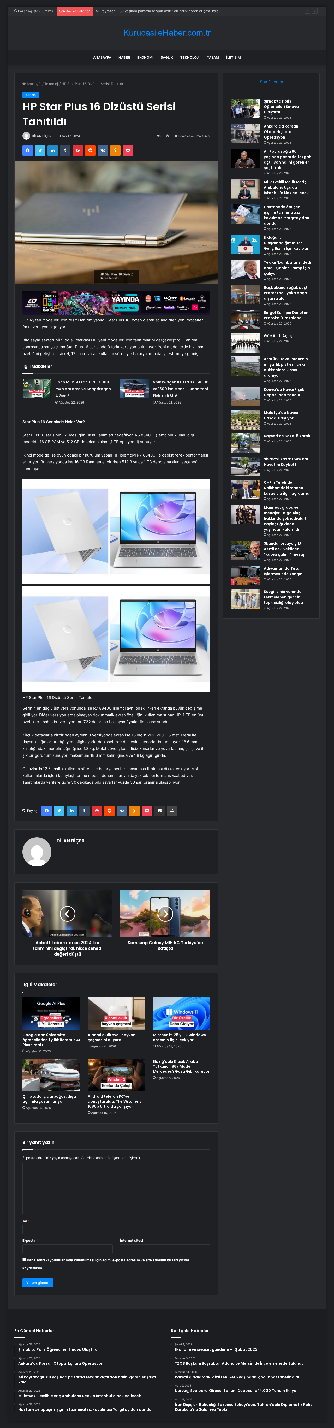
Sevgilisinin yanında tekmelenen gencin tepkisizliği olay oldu (283, 597)
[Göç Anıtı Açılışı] (245, 343)
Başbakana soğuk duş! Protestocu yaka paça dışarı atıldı (285, 293)
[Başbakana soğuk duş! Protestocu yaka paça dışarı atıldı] (245, 294)
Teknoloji (190, 57)
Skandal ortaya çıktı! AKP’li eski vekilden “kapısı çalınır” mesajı (284, 549)
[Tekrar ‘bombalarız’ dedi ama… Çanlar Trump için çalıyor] (245, 269)
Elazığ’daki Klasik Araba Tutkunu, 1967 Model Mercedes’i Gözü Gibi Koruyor (181, 1066)
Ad (26, 1221)
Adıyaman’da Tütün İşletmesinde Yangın (283, 571)
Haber (124, 57)
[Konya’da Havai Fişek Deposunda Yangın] (245, 396)
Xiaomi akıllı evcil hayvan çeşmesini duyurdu (111, 1037)
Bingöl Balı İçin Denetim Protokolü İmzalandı (286, 315)
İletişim (233, 57)
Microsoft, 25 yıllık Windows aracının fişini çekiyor (179, 1037)
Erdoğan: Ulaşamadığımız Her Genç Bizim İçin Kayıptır (286, 243)
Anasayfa (102, 57)
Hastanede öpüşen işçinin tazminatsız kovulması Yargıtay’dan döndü (286, 215)
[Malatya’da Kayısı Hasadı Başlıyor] (245, 420)
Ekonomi (145, 57)
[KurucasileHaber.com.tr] (167, 32)
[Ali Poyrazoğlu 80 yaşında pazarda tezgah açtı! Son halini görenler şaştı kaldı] (245, 158)
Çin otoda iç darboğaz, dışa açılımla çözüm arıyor (49, 1099)
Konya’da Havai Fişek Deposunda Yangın (284, 392)
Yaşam (213, 57)
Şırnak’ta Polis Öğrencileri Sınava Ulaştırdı (281, 107)
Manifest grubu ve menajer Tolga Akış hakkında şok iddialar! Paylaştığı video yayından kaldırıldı (285, 518)
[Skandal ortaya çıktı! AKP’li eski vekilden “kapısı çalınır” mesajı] (245, 550)
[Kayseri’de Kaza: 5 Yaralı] (245, 443)
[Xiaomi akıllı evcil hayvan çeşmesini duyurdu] (116, 1013)
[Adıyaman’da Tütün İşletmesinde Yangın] (245, 575)
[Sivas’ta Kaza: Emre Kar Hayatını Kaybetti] (245, 466)
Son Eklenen (271, 81)
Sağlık (167, 57)
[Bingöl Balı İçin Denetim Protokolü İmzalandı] (245, 319)
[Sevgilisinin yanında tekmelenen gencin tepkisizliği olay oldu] (245, 599)
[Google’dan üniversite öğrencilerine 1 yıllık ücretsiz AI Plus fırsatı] (51, 1013)
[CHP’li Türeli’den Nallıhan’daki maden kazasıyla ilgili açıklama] (245, 489)
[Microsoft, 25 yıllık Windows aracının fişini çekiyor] (181, 1013)
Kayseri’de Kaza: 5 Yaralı (287, 436)
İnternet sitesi (131, 1240)
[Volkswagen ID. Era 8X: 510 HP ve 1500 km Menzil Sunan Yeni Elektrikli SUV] (134, 388)
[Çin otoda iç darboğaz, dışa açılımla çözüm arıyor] (51, 1075)
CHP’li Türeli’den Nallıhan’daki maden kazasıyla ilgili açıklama (286, 488)
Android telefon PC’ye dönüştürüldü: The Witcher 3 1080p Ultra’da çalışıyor (115, 1101)
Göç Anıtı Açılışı (279, 335)
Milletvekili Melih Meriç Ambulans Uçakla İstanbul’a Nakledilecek (286, 187)
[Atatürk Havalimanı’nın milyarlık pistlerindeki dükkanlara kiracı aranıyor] (245, 366)
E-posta (30, 1240)
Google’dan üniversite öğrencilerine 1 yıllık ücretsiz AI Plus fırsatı (51, 1039)
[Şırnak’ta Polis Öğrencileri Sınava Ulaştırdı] (245, 108)
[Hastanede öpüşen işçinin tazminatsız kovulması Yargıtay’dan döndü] (245, 214)
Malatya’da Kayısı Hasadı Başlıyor (281, 415)
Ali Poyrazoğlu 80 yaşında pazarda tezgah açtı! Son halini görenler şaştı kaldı (157, 11)
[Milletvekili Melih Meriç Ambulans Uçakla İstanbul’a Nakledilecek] (245, 189)
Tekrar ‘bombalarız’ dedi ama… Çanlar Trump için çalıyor (287, 268)
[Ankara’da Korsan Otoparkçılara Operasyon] (245, 133)
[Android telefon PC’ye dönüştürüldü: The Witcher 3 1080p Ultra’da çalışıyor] (116, 1075)
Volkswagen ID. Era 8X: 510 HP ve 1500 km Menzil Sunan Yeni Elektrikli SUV (180, 389)
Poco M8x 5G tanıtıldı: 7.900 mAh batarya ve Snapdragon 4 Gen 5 (83, 389)
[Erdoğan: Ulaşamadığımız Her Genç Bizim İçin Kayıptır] (245, 244)
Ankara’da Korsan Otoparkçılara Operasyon (281, 132)
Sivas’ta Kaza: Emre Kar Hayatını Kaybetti (286, 462)
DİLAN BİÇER (41, 136)
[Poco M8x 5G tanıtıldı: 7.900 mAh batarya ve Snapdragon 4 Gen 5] (37, 388)
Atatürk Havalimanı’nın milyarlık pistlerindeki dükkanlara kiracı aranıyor (286, 367)
